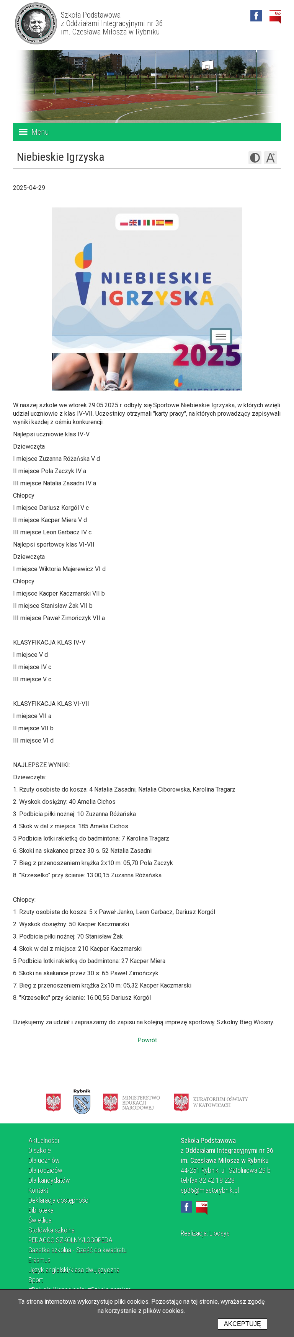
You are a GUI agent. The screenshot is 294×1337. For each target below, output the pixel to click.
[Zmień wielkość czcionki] (270, 157)
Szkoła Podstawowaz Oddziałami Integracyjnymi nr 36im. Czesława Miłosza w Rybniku (112, 23)
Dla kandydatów (49, 1180)
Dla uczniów (44, 1160)
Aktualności (43, 1140)
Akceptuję (242, 1324)
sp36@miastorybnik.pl (210, 1190)
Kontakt (38, 1190)
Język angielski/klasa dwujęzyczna (73, 1270)
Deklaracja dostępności (59, 1200)
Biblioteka (41, 1210)
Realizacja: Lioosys (205, 1233)
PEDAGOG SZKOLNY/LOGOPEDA (70, 1240)
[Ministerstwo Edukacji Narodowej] (131, 1102)
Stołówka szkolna (51, 1230)
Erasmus (39, 1260)
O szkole (39, 1150)
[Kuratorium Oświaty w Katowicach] (211, 1102)
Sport (35, 1280)
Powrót (147, 1040)
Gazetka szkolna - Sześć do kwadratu (77, 1250)
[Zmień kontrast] (254, 157)
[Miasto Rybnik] (81, 1102)
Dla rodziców (45, 1170)
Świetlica (40, 1220)
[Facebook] (256, 15)
